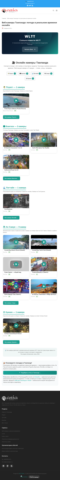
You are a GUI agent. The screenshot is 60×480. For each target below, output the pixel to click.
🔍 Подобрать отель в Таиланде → (30, 373)
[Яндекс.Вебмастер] (24, 477)
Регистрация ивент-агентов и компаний (13, 448)
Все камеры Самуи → (11, 303)
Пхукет (3, 415)
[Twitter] (30, 6)
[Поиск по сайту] (53, 10)
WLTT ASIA (21, 473)
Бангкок (4, 420)
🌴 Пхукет (11, 73)
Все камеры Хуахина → (11, 342)
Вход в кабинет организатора (10, 451)
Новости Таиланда (7, 412)
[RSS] (32, 6)
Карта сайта (5, 436)
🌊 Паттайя (36, 73)
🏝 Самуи (48, 73)
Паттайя (4, 417)
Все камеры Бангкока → (12, 178)
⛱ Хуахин (29, 78)
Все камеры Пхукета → (11, 117)
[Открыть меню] (56, 10)
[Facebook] (27, 6)
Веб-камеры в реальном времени (11, 431)
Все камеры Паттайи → (11, 217)
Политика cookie (6, 441)
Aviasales (37, 377)
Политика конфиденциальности (10, 439)
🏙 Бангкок (23, 73)
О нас (3, 433)
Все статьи (5, 423)
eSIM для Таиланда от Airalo (23, 380)
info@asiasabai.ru (8, 462)
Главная (4, 18)
